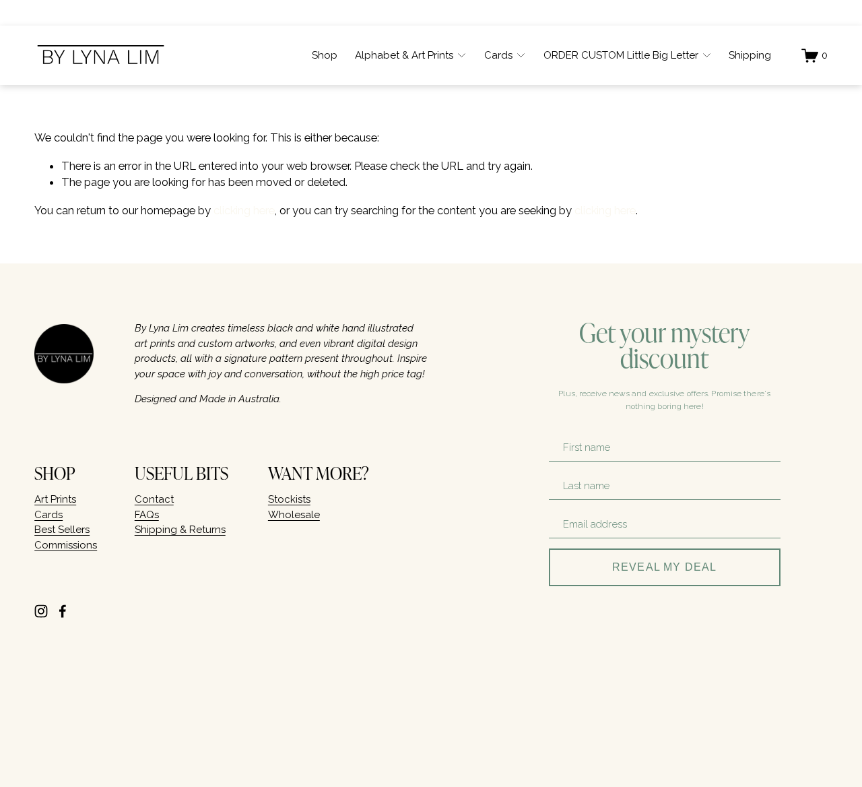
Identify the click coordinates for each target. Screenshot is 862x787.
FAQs (147, 515)
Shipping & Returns (180, 530)
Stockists (289, 499)
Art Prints (55, 499)
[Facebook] (62, 611)
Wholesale (294, 515)
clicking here (244, 210)
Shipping (750, 55)
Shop (324, 55)
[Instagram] (41, 611)
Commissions (65, 545)
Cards (48, 515)
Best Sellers (62, 530)
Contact (154, 499)
